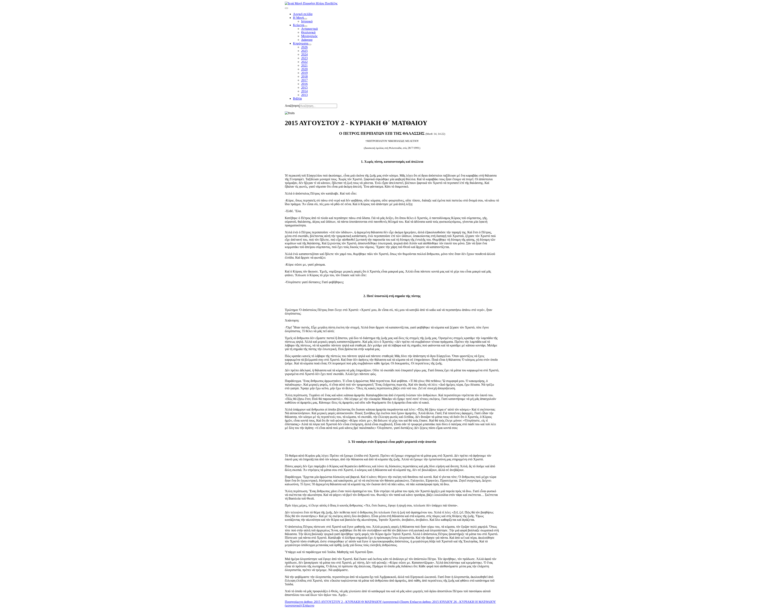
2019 (304, 73)
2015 (304, 87)
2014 (304, 91)
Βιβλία (297, 98)
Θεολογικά (308, 32)
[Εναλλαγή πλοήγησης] (286, 8)
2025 (304, 50)
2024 (304, 54)
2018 (304, 76)
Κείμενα (298, 25)
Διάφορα (306, 39)
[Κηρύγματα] (309, 44)
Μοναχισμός (309, 36)
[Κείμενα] (305, 26)
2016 (304, 84)
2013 (304, 95)
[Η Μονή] (305, 18)
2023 (304, 58)
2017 (304, 80)
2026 (304, 47)
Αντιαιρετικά (309, 28)
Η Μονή (298, 17)
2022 (304, 61)
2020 (304, 69)
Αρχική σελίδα (302, 14)
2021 (304, 65)
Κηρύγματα (300, 43)
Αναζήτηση (292, 105)
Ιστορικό (307, 21)
